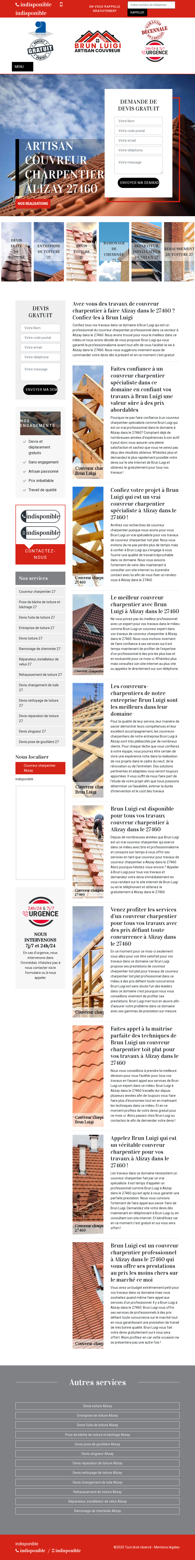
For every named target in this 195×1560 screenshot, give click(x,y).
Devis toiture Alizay (97, 1406)
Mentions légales (167, 1547)
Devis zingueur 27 (32, 731)
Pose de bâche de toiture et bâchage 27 (39, 604)
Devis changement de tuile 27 (39, 687)
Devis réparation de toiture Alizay (97, 1463)
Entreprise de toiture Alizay (97, 1415)
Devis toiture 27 (30, 638)
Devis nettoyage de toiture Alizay (97, 1473)
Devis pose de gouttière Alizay (97, 1444)
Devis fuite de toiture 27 (37, 617)
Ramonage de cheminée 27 (39, 649)
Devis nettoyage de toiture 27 (38, 703)
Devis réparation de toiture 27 (39, 718)
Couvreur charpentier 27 (37, 591)
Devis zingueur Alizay (98, 1454)
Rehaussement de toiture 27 (40, 675)
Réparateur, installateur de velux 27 (39, 661)
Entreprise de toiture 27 (36, 628)
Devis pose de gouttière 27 (39, 742)
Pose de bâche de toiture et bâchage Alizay (97, 1435)
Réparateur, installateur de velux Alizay (97, 1501)
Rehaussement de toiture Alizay (97, 1492)
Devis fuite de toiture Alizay (97, 1425)
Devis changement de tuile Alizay (97, 1482)
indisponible (35, 4)
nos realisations (33, 204)
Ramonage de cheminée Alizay (97, 1511)
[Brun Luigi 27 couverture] (97, 40)
